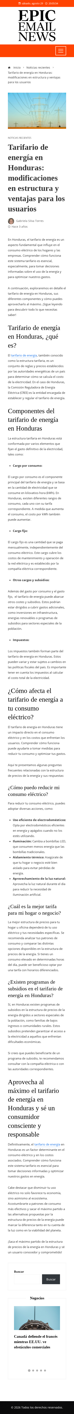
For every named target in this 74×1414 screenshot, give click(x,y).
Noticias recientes (19, 138)
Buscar (19, 1272)
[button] (29, 1371)
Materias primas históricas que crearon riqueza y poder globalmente (38, 1341)
